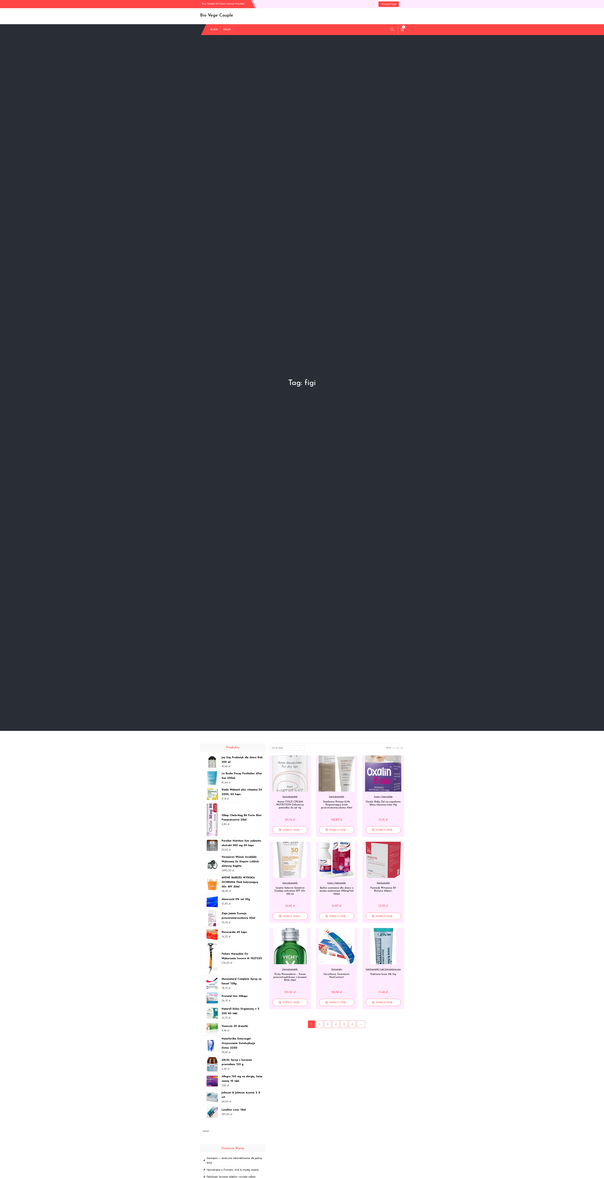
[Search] (392, 29)
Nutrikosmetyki (383, 882)
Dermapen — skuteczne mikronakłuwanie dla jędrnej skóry (234, 1160)
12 (393, 747)
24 (397, 747)
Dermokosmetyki (290, 796)
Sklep (227, 29)
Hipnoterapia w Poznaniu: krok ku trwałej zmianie (233, 1170)
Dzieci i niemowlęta (383, 796)
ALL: (402, 747)
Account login (389, 4)
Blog (214, 29)
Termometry (336, 969)
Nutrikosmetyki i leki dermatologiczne (383, 969)
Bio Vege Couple (216, 15)
